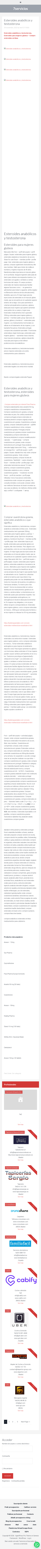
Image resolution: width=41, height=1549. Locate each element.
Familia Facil (10, 1237)
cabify (8, 1270)
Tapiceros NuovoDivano (15, 1132)
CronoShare (10, 1204)
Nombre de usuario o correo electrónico (15, 1444)
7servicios (20, 9)
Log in (29, 1538)
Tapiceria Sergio (12, 1168)
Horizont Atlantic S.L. (14, 1092)
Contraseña (6, 1456)
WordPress (22, 1538)
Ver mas (20, 1124)
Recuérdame (8, 1468)
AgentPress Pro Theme (23, 1536)
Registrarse (6, 1481)
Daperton (9, 1351)
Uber (8, 1311)
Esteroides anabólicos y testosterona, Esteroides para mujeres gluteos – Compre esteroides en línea (19, 35)
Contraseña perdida (18, 1481)
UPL (7, 1385)
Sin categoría (16, 1073)
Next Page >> (25, 1422)
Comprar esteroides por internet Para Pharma (20, 404)
